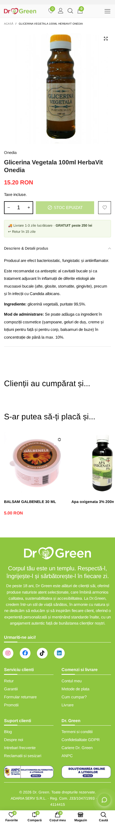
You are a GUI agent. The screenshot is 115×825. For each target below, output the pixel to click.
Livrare (68, 705)
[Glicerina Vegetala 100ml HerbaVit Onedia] (57, 86)
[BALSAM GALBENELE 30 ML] (35, 463)
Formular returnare (20, 697)
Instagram (8, 653)
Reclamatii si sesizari (22, 755)
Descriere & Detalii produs (26, 248)
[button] (9, 208)
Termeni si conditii (77, 731)
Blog (8, 731)
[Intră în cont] (61, 11)
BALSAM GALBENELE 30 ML (30, 501)
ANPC (67, 755)
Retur (9, 681)
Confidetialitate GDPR (81, 739)
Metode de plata (75, 689)
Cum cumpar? (74, 697)
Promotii (11, 705)
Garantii (11, 689)
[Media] (105, 38)
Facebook (25, 653)
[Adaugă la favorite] (104, 207)
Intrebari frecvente (20, 747)
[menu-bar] (107, 11)
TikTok (42, 653)
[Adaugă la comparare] (59, 439)
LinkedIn (59, 653)
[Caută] (70, 11)
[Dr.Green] (20, 11)
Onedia (10, 152)
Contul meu (72, 681)
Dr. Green (41, 792)
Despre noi (13, 739)
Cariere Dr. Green (77, 747)
